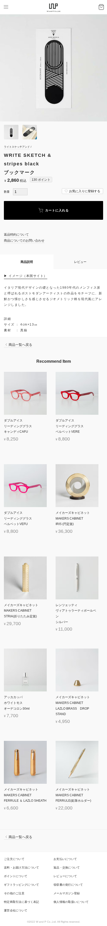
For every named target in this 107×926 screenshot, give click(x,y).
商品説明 (27, 262)
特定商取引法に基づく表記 (21, 901)
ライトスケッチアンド (17, 146)
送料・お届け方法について (21, 867)
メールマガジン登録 (67, 893)
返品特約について (16, 234)
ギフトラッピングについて (21, 884)
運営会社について (15, 910)
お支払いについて (65, 858)
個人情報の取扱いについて (71, 901)
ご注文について (14, 858)
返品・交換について (67, 867)
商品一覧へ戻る (20, 345)
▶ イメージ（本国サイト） (25, 276)
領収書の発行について (68, 884)
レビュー (80, 262)
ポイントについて (15, 876)
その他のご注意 (14, 893)
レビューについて (65, 876)
